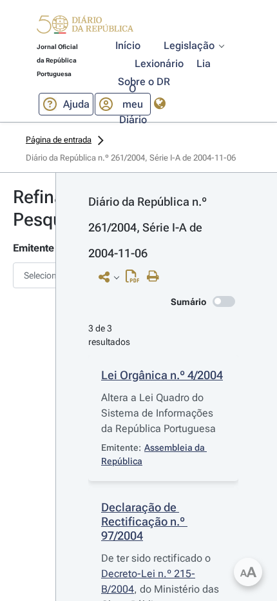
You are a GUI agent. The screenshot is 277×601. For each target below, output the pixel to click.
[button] (85, 26)
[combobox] (28, 275)
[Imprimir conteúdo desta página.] (156, 276)
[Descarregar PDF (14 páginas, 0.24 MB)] (136, 279)
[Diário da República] (85, 27)
